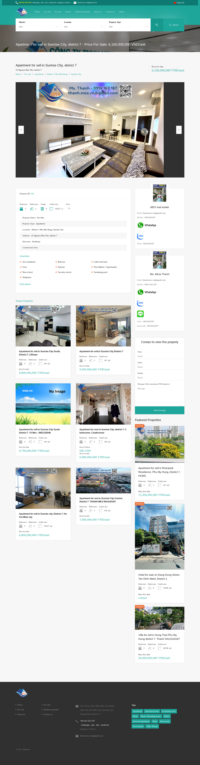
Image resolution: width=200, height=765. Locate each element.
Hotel (135, 716)
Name (140, 352)
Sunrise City (76, 74)
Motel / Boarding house (151, 716)
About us (98, 12)
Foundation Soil (169, 711)
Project (68, 12)
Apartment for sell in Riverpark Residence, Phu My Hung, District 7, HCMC (159, 472)
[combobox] (38, 27)
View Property (43, 338)
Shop (155, 721)
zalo (42, 2)
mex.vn (26, 749)
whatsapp (36, 2)
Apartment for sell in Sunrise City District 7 (101, 351)
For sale (47, 12)
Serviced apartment (141, 721)
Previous (21, 130)
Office (166, 716)
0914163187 (150, 217)
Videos (121, 12)
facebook (52, 2)
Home (37, 12)
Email (140, 363)
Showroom (164, 721)
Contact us (110, 12)
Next (179, 130)
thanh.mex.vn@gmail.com (87, 2)
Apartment (39, 74)
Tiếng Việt (180, 3)
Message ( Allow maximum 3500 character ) (154, 384)
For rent (58, 12)
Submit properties (82, 12)
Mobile (140, 373)
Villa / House (152, 726)
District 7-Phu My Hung (57, 74)
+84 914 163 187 (25, 2)
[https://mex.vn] (22, 15)
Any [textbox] (21, 27)
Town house (138, 726)
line (46, 2)
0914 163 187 (151, 284)
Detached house (152, 711)
